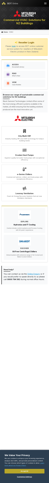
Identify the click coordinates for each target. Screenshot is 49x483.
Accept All (24, 471)
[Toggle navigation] (45, 3)
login (14, 46)
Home (6, 32)
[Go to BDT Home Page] (10, 3)
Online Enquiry (33, 274)
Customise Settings (24, 477)
